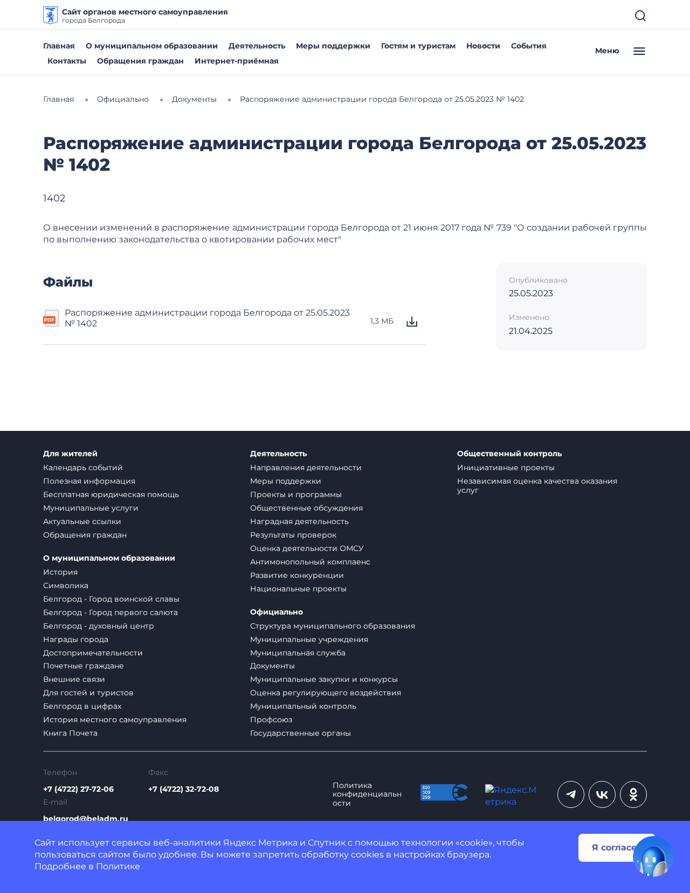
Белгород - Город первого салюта (110, 612)
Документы (272, 666)
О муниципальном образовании (152, 46)
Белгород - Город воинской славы (111, 599)
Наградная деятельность (299, 521)
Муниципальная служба (298, 653)
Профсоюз (271, 719)
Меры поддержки (333, 46)
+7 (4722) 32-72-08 (183, 789)
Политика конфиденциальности (367, 794)
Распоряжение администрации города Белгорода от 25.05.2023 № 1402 (207, 318)
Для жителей (70, 453)
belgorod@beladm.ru (85, 819)
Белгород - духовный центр (98, 626)
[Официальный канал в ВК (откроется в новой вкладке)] (602, 794)
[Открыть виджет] (653, 856)
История (60, 572)
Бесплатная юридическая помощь (111, 494)
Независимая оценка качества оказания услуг (537, 485)
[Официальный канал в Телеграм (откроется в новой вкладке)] (570, 794)
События (529, 46)
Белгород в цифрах (82, 706)
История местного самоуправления (115, 719)
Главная (59, 46)
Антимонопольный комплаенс (310, 562)
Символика (65, 585)
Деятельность (257, 46)
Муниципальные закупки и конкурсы (324, 679)
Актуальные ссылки (82, 521)
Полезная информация (89, 481)
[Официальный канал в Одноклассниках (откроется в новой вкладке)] (633, 794)
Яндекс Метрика (260, 843)
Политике (118, 866)
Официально (276, 612)
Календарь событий (83, 467)
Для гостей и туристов (88, 692)
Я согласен (617, 847)
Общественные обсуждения (306, 508)
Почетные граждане (83, 666)
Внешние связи (74, 679)
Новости (483, 46)
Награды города (75, 639)
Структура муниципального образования (332, 626)
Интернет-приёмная (237, 61)
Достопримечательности (93, 653)
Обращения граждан (140, 61)
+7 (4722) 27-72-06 (78, 789)
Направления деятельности (306, 467)
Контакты (66, 61)
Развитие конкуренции (297, 575)
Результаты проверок (293, 535)
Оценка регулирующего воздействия (325, 692)
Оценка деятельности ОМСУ (307, 548)
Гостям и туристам (418, 46)
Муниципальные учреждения (309, 639)
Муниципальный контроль (303, 706)
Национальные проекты (298, 589)
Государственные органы (300, 733)
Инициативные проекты (506, 467)
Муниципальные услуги (91, 508)
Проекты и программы (296, 494)
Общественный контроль (509, 453)
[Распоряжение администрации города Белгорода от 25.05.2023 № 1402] (51, 322)
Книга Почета (70, 733)
